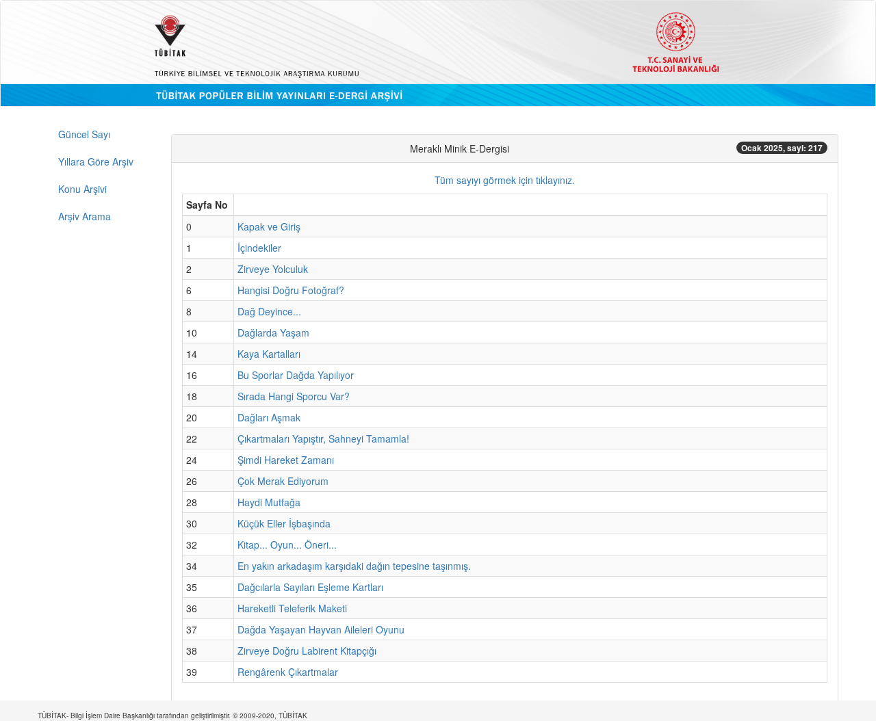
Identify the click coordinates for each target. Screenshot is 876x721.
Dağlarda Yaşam (273, 332)
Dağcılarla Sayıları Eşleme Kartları (310, 587)
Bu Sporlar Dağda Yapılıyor (295, 375)
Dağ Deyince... (269, 311)
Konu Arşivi (82, 189)
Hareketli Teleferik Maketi (292, 608)
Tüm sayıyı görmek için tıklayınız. (505, 180)
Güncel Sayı (84, 134)
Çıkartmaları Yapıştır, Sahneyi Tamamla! (323, 438)
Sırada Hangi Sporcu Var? (293, 396)
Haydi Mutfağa (268, 502)
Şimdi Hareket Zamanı (285, 460)
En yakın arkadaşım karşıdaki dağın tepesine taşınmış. (354, 566)
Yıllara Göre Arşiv (95, 161)
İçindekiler (259, 247)
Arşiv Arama (84, 216)
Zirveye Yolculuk (272, 269)
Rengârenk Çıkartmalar (287, 672)
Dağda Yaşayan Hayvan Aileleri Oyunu (320, 629)
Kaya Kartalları (268, 353)
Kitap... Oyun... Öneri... (287, 544)
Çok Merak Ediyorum (282, 481)
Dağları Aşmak (268, 417)
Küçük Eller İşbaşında (284, 523)
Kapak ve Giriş (268, 226)
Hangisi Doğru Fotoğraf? (290, 290)
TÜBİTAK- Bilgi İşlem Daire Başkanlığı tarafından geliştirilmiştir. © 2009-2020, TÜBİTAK (172, 715)
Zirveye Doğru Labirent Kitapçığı (306, 650)
